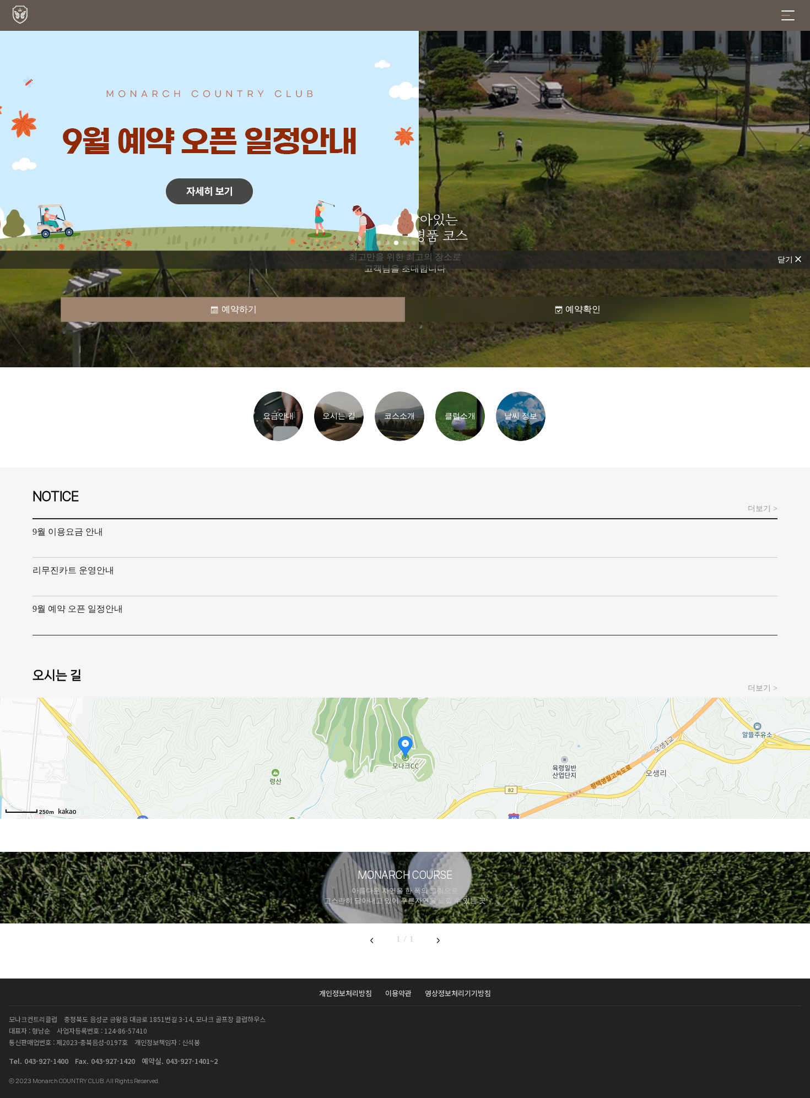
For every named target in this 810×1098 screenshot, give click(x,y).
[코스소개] (399, 438)
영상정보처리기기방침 (458, 993)
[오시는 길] (339, 438)
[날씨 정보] (521, 438)
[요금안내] (278, 438)
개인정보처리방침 (346, 993)
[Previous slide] (372, 939)
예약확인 (583, 309)
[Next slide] (438, 939)
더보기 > (762, 508)
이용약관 (399, 993)
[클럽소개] (460, 438)
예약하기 (239, 309)
